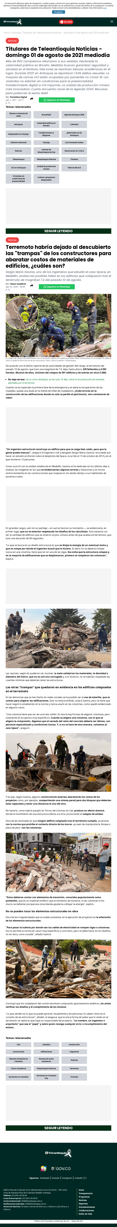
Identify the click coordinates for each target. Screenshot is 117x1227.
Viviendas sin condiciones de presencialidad (18, 178)
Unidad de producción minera (46, 167)
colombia (46, 1044)
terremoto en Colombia (18, 1077)
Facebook (44, 1178)
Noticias (18, 151)
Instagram (67, 1178)
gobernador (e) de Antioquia (74, 134)
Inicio (7, 32)
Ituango (46, 142)
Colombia (74, 124)
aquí (104, 8)
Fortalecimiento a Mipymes (46, 134)
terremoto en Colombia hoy (46, 1076)
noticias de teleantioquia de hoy (46, 150)
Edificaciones (46, 1051)
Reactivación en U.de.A (74, 151)
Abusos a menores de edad (19, 114)
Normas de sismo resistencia (46, 1060)
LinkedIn (78, 1178)
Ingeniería (74, 1051)
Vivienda (74, 1077)
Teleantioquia (18, 159)
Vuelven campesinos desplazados (46, 178)
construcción (74, 1044)
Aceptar (58, 12)
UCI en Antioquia (18, 167)
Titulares (74, 159)
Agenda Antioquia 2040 (74, 114)
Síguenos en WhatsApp (58, 100)
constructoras (18, 1051)
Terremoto (74, 1068)
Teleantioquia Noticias (46, 159)
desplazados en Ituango (18, 134)
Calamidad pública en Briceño (46, 124)
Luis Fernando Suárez (74, 142)
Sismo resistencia (18, 1068)
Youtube (55, 1178)
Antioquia (18, 124)
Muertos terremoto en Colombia (18, 1060)
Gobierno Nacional (18, 142)
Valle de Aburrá (74, 167)
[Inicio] (58, 1153)
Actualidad (46, 114)
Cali (18, 1044)
